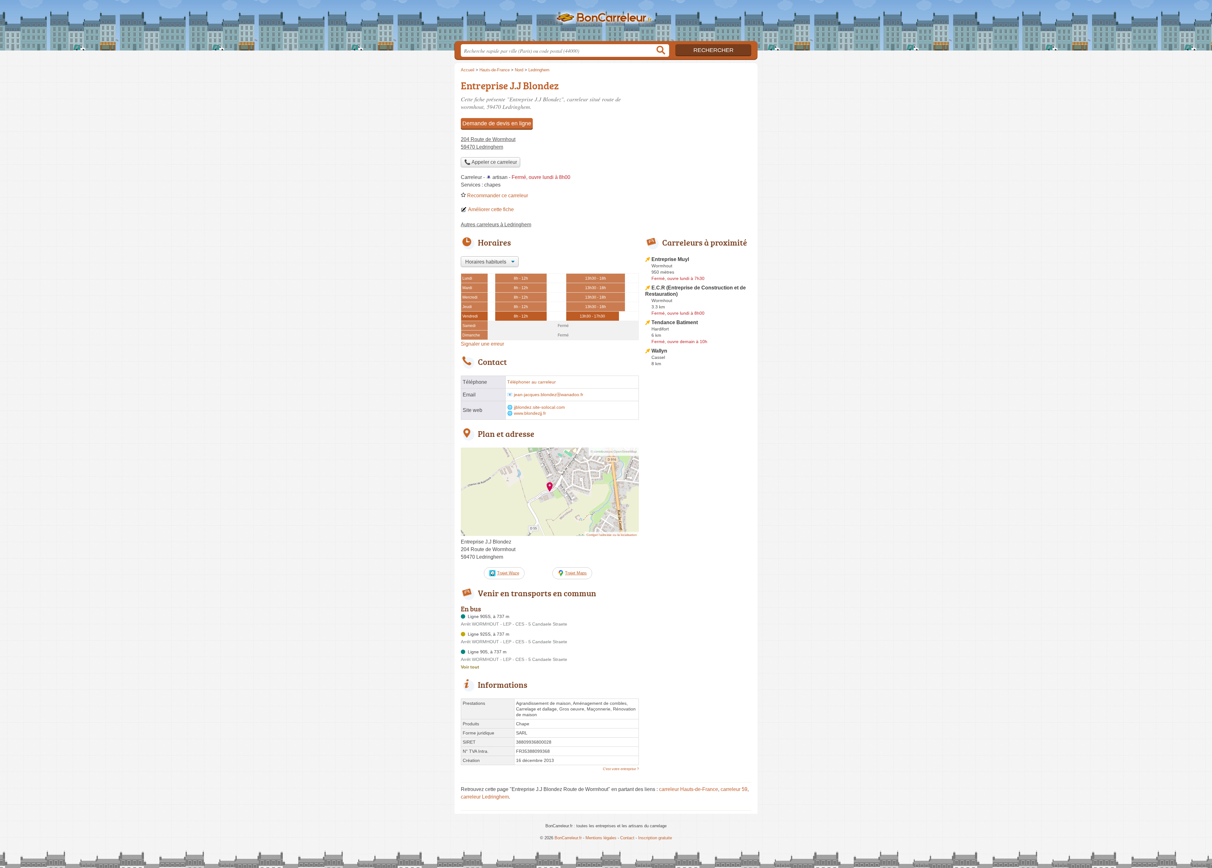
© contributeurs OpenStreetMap (614, 451)
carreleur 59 (734, 789)
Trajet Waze (508, 573)
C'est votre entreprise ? (621, 769)
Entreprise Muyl (670, 259)
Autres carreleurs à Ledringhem (496, 224)
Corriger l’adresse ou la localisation (611, 535)
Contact (627, 837)
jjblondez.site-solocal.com (539, 407)
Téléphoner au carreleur (531, 382)
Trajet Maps (576, 573)
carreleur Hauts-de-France (688, 789)
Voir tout (470, 666)
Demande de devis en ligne (496, 123)
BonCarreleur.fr (606, 22)
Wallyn (659, 351)
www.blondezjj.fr (530, 413)
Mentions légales (600, 837)
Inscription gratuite (655, 837)
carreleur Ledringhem (485, 797)
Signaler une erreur (482, 344)
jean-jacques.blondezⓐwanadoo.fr (548, 394)
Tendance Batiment (674, 322)
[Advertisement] (698, 516)
